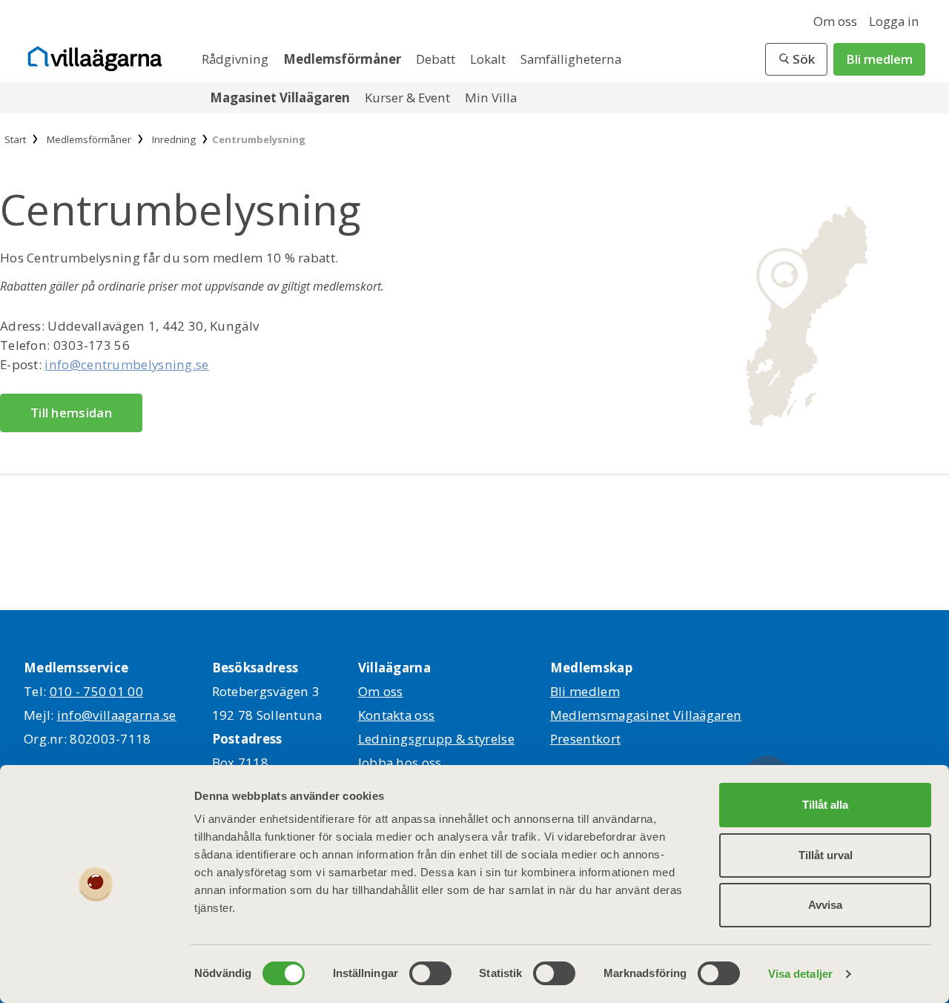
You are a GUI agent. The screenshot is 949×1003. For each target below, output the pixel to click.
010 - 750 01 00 (97, 691)
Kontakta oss (396, 715)
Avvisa (825, 904)
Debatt (437, 58)
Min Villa (491, 97)
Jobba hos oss (400, 762)
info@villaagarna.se (116, 715)
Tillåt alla (825, 804)
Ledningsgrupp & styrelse (436, 738)
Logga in (894, 21)
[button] (796, 59)
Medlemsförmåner (343, 58)
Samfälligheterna (570, 58)
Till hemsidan (71, 412)
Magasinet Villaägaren (281, 97)
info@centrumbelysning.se (126, 364)
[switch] (430, 973)
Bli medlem (879, 58)
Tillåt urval (825, 855)
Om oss (835, 21)
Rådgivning (236, 58)
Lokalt (489, 58)
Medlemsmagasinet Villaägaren (645, 715)
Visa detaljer (800, 973)
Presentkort (585, 738)
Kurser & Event (409, 97)
